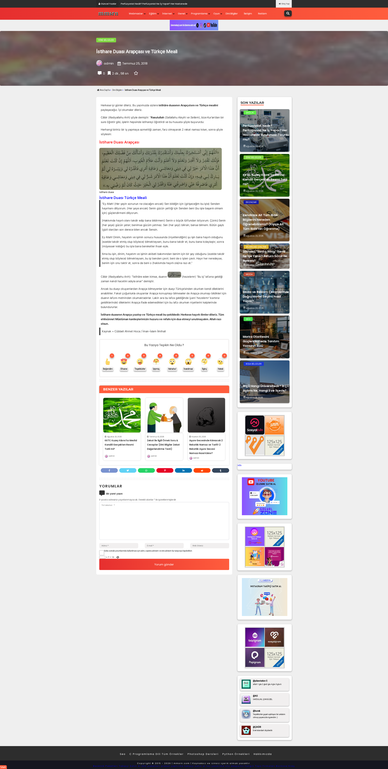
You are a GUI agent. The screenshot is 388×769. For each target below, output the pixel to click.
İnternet (167, 13)
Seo (123, 754)
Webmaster (136, 13)
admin (112, 456)
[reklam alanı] (274, 453)
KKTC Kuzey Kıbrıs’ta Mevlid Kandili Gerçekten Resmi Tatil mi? (121, 445)
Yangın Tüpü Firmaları (260, 766)
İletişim (248, 13)
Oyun (216, 13)
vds (239, 465)
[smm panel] (274, 433)
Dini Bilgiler (232, 13)
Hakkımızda (263, 754)
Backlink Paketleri (105, 766)
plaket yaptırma (172, 766)
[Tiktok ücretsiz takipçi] (254, 565)
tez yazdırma (215, 766)
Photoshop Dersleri (203, 754)
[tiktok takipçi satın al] (254, 433)
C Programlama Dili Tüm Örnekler (156, 754)
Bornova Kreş (285, 766)
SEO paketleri (151, 766)
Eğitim (152, 13)
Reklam (262, 13)
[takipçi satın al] (264, 615)
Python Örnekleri (236, 754)
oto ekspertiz (234, 766)
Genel (181, 13)
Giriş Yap (285, 3)
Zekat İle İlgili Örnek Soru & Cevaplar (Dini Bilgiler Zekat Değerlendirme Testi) (163, 445)
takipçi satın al (195, 766)
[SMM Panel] (274, 565)
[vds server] (254, 453)
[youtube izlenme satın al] (264, 514)
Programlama (199, 13)
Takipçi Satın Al (130, 766)
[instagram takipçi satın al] (254, 545)
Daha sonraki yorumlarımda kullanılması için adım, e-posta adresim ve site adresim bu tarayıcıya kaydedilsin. (148, 551)
